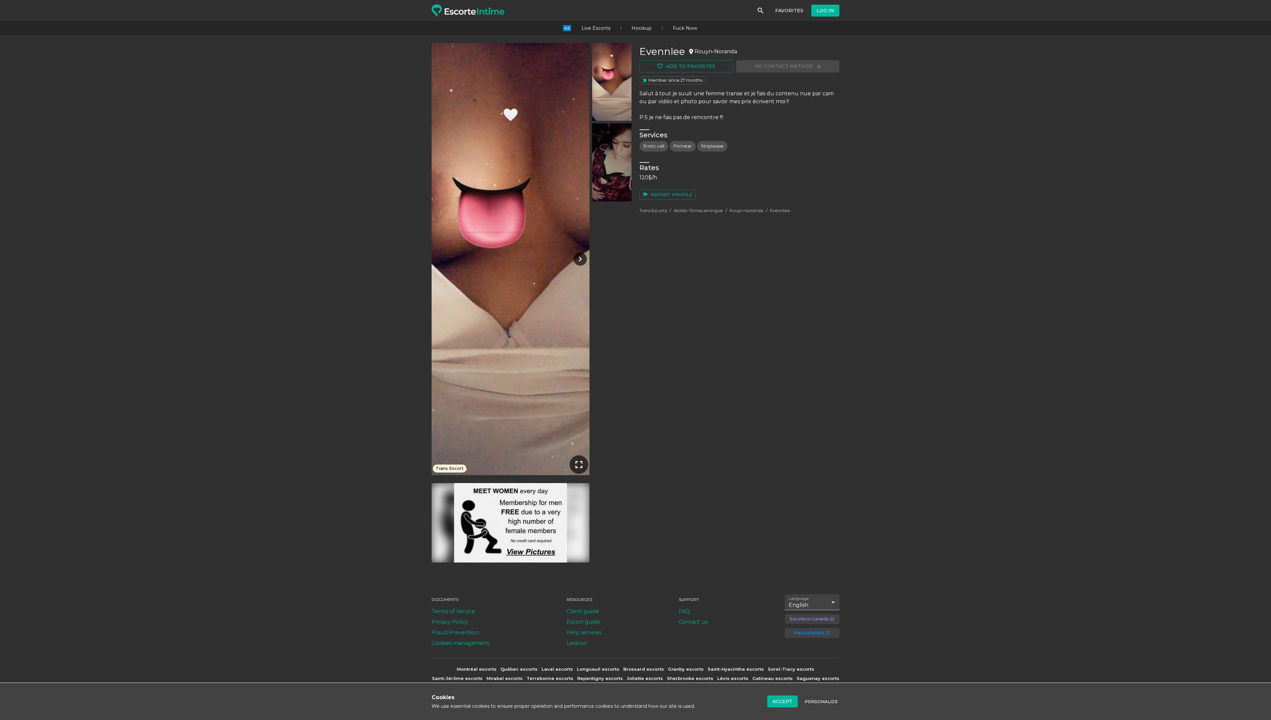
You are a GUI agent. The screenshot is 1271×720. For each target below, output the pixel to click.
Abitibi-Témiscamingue (698, 210)
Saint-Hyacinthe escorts (736, 669)
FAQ (684, 611)
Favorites (789, 11)
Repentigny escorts (600, 678)
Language (799, 598)
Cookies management (461, 643)
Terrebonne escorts (550, 678)
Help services (584, 632)
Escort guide (583, 622)
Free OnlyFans (809, 632)
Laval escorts (557, 669)
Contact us (693, 622)
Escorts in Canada (809, 618)
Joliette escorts (645, 678)
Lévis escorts (732, 678)
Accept (782, 701)
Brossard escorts (643, 669)
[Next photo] (578, 259)
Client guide (583, 611)
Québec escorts (519, 669)
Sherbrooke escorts (690, 678)
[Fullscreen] (579, 464)
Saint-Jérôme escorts (457, 678)
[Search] (760, 10)
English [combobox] (798, 605)
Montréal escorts (476, 669)
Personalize (821, 701)
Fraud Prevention (455, 632)
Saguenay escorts (818, 678)
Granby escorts (686, 669)
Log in (825, 11)
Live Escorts (596, 28)
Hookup (642, 28)
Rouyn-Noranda (746, 210)
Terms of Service (453, 611)
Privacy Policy (450, 622)
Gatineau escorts (772, 678)
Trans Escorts (653, 210)
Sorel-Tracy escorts (791, 669)
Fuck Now (685, 28)
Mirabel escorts (505, 678)
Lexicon (577, 643)
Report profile (671, 194)
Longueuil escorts (598, 669)
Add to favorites (690, 66)
